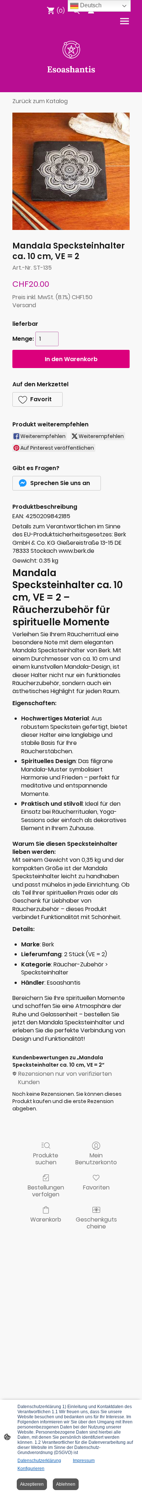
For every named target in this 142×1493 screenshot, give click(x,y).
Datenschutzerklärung (39, 1460)
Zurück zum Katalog (40, 101)
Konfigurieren (30, 1468)
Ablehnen (65, 1484)
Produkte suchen (45, 1158)
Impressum (84, 1460)
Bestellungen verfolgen (46, 1190)
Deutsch (90, 5)
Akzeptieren (32, 1484)
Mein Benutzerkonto (96, 1158)
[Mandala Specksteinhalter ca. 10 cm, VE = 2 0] (71, 171)
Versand (24, 305)
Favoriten (96, 1187)
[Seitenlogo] (71, 56)
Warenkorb (45, 1219)
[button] (37, 399)
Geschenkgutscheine (96, 1222)
